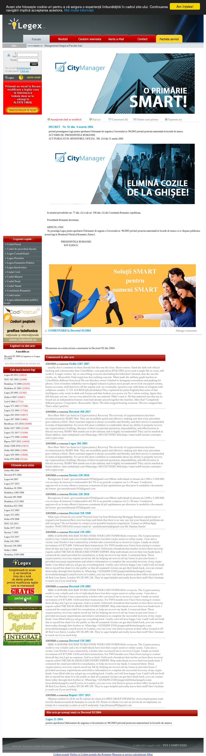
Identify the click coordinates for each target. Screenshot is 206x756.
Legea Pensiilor (15, 258)
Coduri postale (61, 754)
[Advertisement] (22, 175)
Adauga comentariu (186, 330)
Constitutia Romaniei (19, 290)
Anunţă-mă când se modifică (65, 119)
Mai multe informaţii (79, 9)
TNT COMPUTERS (174, 745)
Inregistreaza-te (23, 68)
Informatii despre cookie (53, 746)
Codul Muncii (15, 276)
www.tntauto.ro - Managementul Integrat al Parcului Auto (55, 45)
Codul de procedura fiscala (21, 248)
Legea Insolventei (17, 267)
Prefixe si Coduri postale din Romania (90, 754)
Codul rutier (13, 295)
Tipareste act (175, 119)
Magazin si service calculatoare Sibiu (132, 754)
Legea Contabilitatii (18, 253)
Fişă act (96, 119)
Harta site (16, 746)
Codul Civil (13, 272)
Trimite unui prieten (147, 119)
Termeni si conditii (31, 746)
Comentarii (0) (120, 119)
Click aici (24, 71)
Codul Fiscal (14, 244)
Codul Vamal (14, 285)
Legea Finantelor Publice (20, 262)
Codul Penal (14, 281)
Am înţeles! (185, 6)
